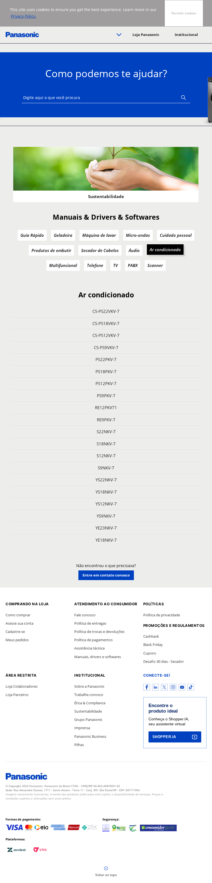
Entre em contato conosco (106, 575)
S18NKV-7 (106, 443)
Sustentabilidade (88, 711)
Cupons (149, 653)
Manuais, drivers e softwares (97, 656)
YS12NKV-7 (106, 504)
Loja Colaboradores (22, 686)
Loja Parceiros (17, 694)
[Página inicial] (22, 34)
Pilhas (79, 744)
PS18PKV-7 (106, 371)
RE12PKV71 (106, 407)
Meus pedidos (17, 639)
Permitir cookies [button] (183, 13)
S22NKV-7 (106, 431)
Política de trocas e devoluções (99, 631)
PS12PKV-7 (106, 383)
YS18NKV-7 (106, 492)
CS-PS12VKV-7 (106, 335)
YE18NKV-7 (106, 540)
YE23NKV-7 (106, 528)
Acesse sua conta (19, 623)
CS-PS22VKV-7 (106, 311)
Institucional (186, 34)
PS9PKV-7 (106, 395)
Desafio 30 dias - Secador (163, 661)
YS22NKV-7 (106, 479)
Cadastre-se (15, 631)
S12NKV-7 (106, 455)
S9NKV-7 (106, 468)
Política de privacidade (161, 614)
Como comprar (18, 614)
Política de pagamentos (93, 639)
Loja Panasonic (145, 34)
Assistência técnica (89, 648)
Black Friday (153, 644)
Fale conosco (85, 614)
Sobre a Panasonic (89, 686)
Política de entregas (90, 623)
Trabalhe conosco (88, 694)
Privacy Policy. (23, 16)
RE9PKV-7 (106, 419)
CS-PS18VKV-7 (106, 323)
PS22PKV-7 (106, 359)
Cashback (151, 636)
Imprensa (82, 727)
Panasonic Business (90, 736)
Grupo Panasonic (88, 719)
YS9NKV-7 (106, 516)
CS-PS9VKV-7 (106, 347)
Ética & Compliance (89, 702)
